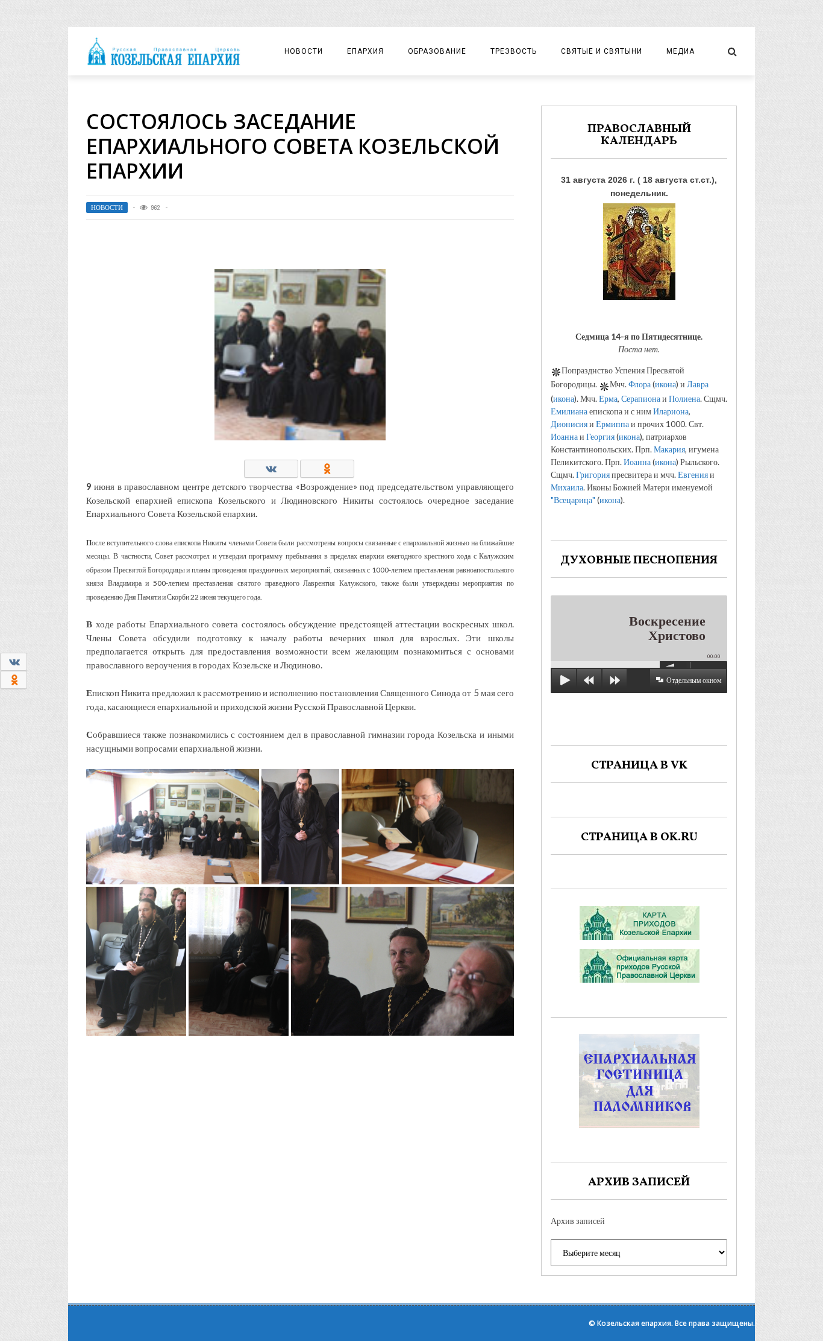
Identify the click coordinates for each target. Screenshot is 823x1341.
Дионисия (569, 424)
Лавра (698, 384)
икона (665, 384)
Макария (669, 449)
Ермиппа (612, 424)
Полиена (684, 398)
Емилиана (569, 411)
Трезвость (513, 51)
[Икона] (639, 248)
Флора (639, 384)
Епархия (365, 51)
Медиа (680, 51)
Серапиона (640, 398)
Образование (437, 51)
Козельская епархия (634, 1323)
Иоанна (564, 436)
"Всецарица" (573, 500)
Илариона (671, 411)
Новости (303, 51)
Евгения (693, 474)
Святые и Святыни (601, 51)
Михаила (567, 487)
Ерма (608, 398)
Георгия (600, 436)
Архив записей (578, 1221)
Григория (593, 474)
